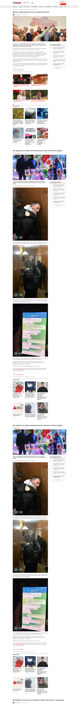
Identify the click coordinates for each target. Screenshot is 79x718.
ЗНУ (18, 71)
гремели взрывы (20, 369)
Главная (15, 6)
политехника (26, 71)
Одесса (23, 376)
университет (30, 71)
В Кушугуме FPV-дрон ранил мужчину (17, 415)
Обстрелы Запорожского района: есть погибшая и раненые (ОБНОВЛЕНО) (30, 415)
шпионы (33, 376)
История (55, 6)
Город (20, 6)
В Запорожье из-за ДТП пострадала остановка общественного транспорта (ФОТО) (42, 121)
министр (21, 71)
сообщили (18, 185)
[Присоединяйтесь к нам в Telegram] (61, 2)
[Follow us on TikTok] (64, 2)
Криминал (48, 6)
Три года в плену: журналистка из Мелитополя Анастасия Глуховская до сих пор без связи (42, 417)
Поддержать (63, 4)
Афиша (61, 6)
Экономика (34, 6)
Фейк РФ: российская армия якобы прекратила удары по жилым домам (17, 395)
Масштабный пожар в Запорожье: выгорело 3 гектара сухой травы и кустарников (30, 121)
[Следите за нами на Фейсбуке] (59, 2)
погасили (45, 63)
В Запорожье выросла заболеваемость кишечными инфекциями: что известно (42, 142)
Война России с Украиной (17, 376)
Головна (14, 9)
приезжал (29, 43)
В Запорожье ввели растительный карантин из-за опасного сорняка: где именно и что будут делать (18, 122)
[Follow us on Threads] (65, 2)
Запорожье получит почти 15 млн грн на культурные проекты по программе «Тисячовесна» (30, 142)
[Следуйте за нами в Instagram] (60, 2)
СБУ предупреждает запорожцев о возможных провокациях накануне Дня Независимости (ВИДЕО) (42, 396)
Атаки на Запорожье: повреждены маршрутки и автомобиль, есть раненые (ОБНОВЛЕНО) (30, 395)
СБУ (30, 376)
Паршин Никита (17, 153)
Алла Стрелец (17, 14)
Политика (26, 6)
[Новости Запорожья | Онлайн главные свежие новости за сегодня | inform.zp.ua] (17, 2)
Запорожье (14, 71)
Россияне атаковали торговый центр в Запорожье (17, 140)
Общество (41, 6)
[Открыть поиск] (65, 6)
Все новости (58, 67)
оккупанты (26, 376)
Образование (21, 9)
